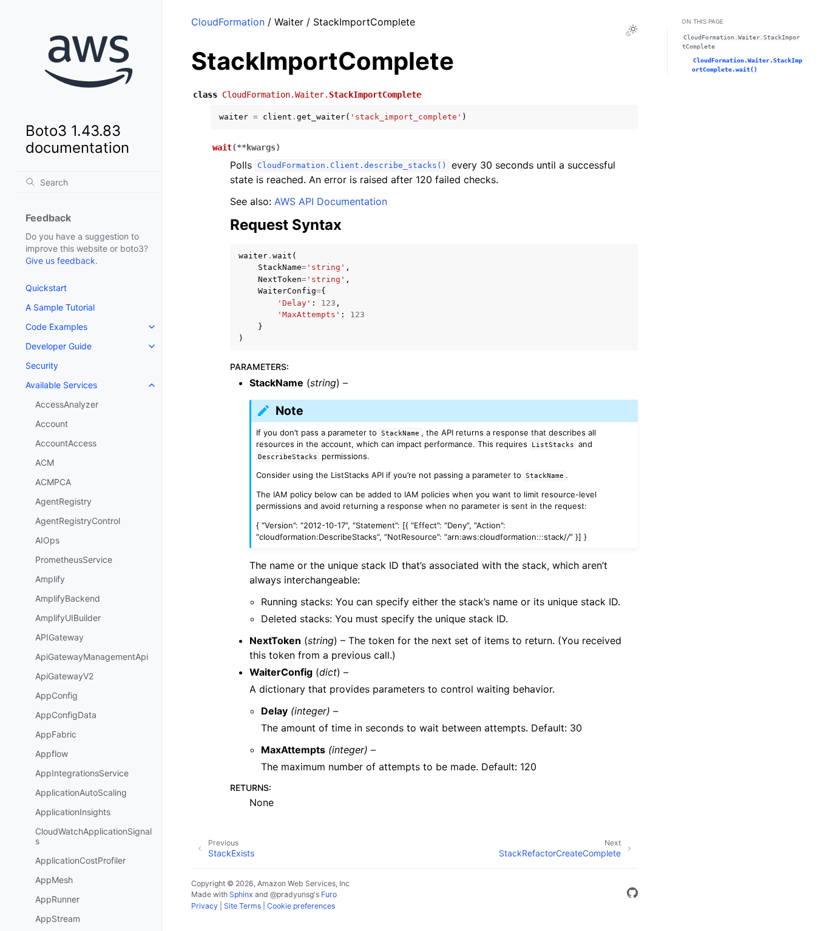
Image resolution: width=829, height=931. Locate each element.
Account (51, 423)
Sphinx (241, 894)
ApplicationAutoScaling (81, 792)
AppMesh (54, 880)
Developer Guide (58, 346)
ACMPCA (53, 482)
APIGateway (59, 637)
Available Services (61, 385)
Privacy (204, 905)
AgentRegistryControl (77, 521)
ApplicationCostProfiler (80, 860)
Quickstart (46, 288)
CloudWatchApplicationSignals (93, 836)
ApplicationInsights (72, 812)
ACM (44, 462)
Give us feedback (60, 260)
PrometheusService (73, 559)
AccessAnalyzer (66, 404)
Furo (329, 894)
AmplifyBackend (67, 598)
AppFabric (55, 734)
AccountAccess (65, 443)
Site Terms (242, 905)
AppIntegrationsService (82, 773)
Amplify (50, 579)
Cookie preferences (301, 905)
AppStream (57, 918)
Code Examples (56, 326)
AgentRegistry (63, 501)
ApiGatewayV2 (64, 676)
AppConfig (56, 695)
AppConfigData (65, 715)
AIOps (47, 540)
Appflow (51, 753)
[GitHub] (632, 894)
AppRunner (57, 899)
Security (41, 365)
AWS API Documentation (330, 201)
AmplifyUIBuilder (68, 618)
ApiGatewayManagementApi (91, 656)
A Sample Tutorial (60, 307)
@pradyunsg (292, 894)
